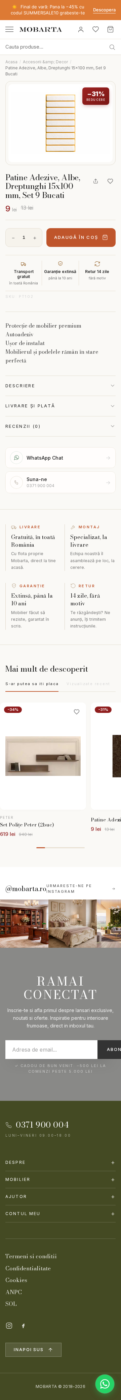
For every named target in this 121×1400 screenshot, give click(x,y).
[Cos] (110, 29)
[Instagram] (9, 1325)
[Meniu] (9, 29)
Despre (60, 1162)
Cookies (16, 1280)
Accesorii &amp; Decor (45, 61)
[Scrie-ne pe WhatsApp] (104, 1384)
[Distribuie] (95, 181)
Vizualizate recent (88, 683)
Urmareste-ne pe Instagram (69, 888)
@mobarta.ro (25, 888)
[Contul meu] (80, 29)
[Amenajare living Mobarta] (72, 923)
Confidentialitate (28, 1268)
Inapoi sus (29, 1349)
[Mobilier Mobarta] (24, 923)
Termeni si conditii (31, 1256)
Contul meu (60, 1213)
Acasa (11, 61)
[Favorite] (95, 29)
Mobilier (60, 1179)
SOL (11, 1303)
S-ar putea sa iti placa (31, 683)
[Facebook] (23, 1325)
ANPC (13, 1292)
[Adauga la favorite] (110, 181)
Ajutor (60, 1196)
